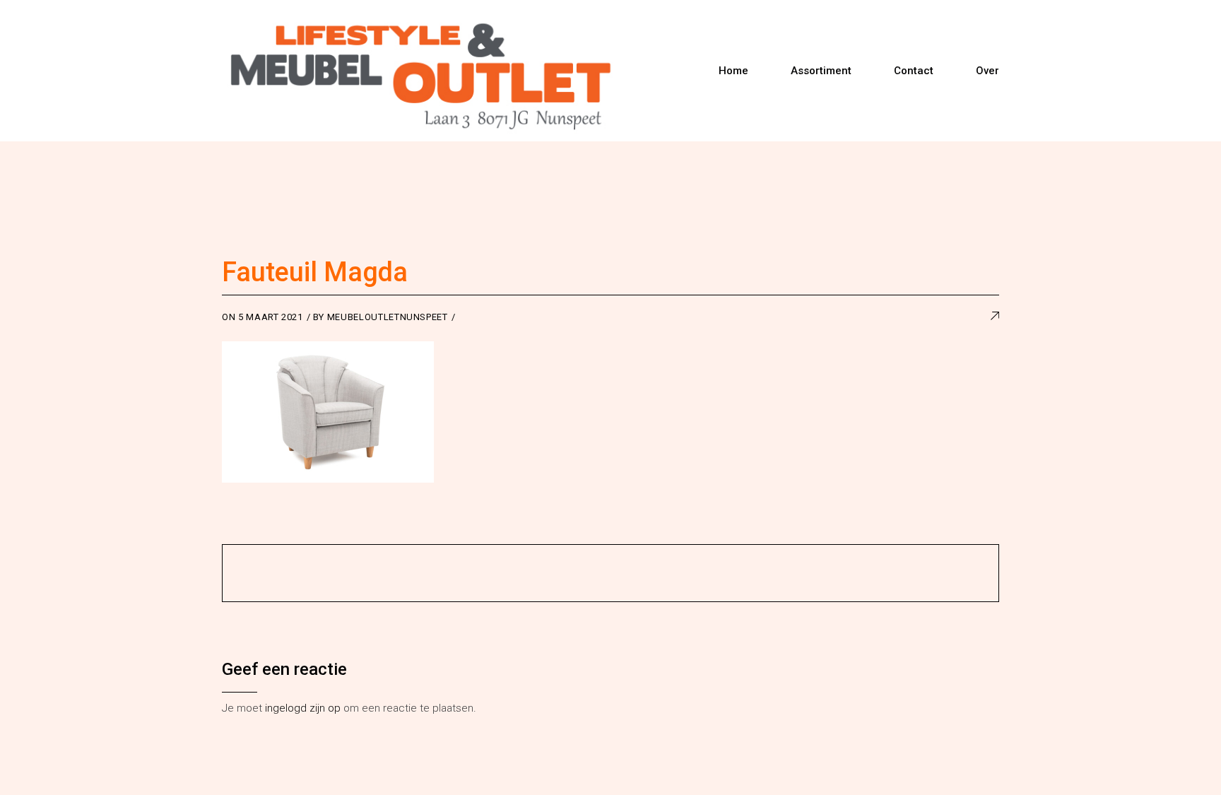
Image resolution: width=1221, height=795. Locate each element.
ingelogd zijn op (303, 708)
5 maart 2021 (270, 317)
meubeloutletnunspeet (387, 317)
